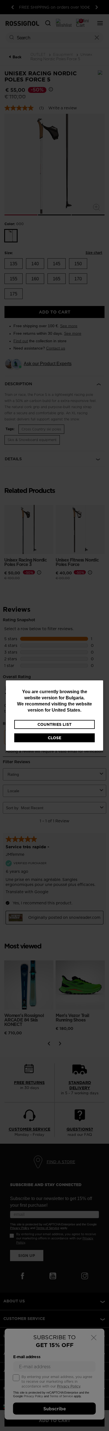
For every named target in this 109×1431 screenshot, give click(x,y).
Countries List (54, 724)
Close (54, 738)
